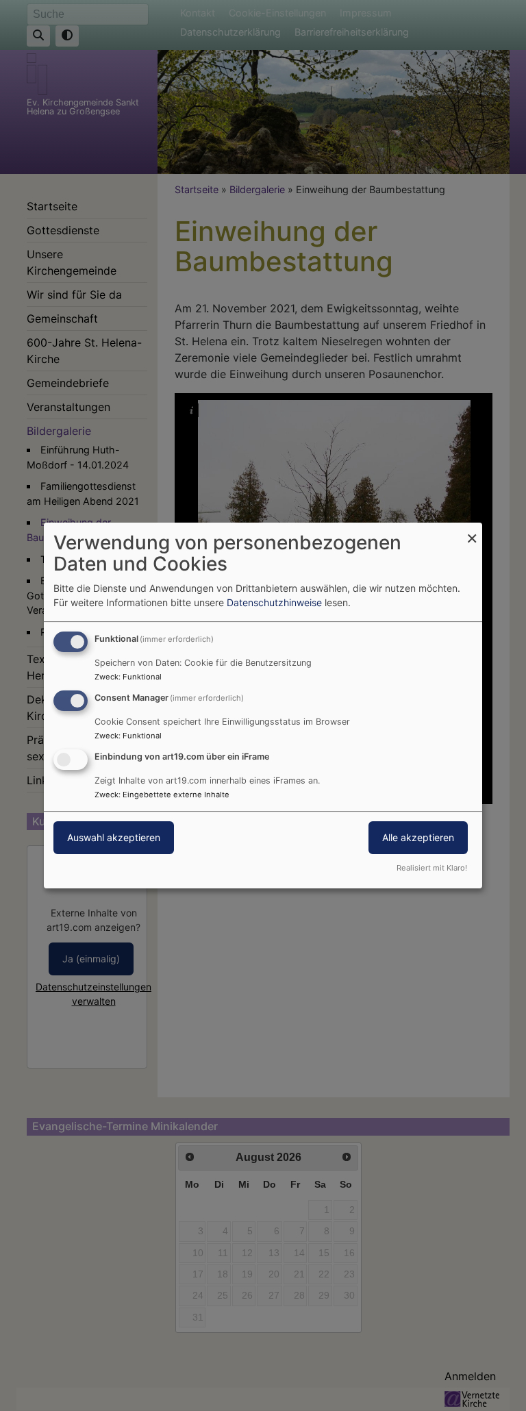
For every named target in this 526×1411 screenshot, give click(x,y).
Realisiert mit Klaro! (432, 868)
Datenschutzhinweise (274, 602)
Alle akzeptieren (418, 837)
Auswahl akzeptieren (113, 837)
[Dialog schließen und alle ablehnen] (472, 531)
